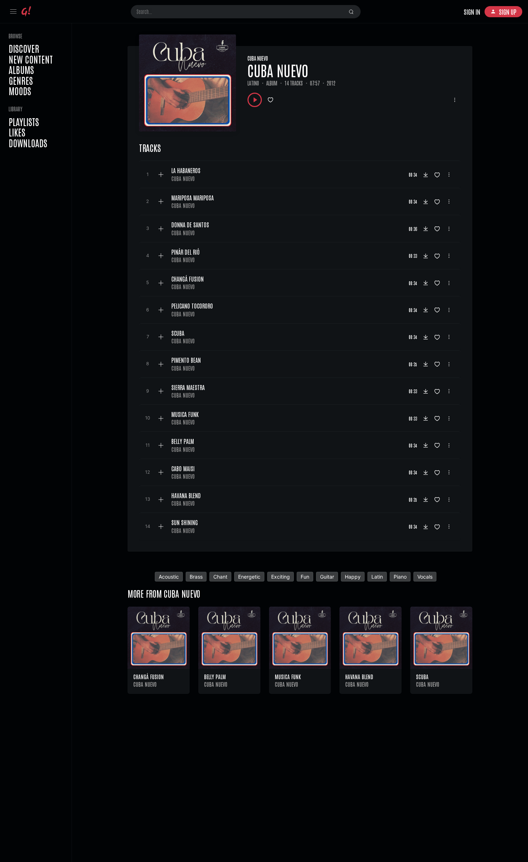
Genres (21, 80)
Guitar (327, 577)
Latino (253, 83)
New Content (31, 59)
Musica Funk (288, 676)
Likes (17, 132)
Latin (377, 577)
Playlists (24, 121)
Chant (220, 577)
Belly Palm (215, 676)
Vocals (424, 577)
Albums (21, 69)
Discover (24, 48)
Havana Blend (359, 676)
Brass (196, 577)
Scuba (422, 676)
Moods (20, 90)
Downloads (28, 143)
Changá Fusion (148, 676)
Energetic (249, 577)
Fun (305, 577)
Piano (400, 577)
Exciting (280, 577)
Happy (353, 577)
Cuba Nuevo (257, 58)
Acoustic (169, 577)
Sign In (472, 11)
